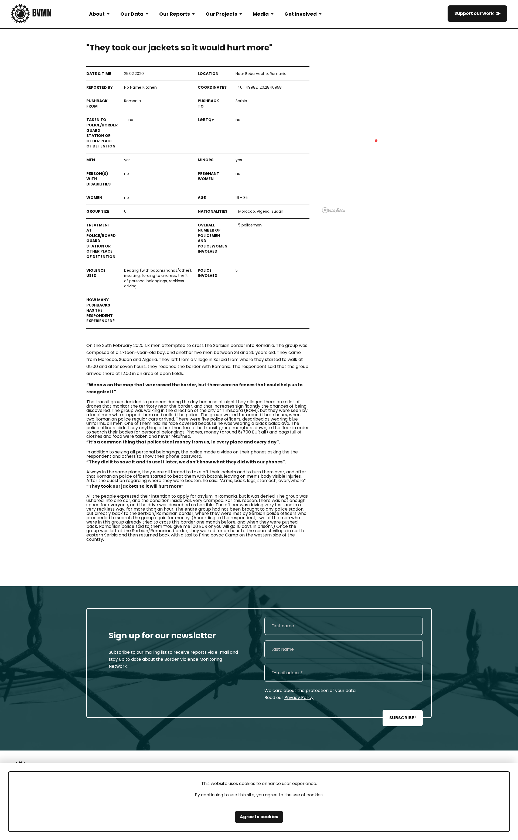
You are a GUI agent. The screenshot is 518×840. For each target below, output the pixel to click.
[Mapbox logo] (334, 210)
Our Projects (221, 14)
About (97, 14)
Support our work (474, 13)
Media (261, 14)
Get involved (300, 14)
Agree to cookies (259, 817)
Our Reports (174, 14)
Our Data (132, 14)
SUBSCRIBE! (402, 718)
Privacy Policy (298, 697)
